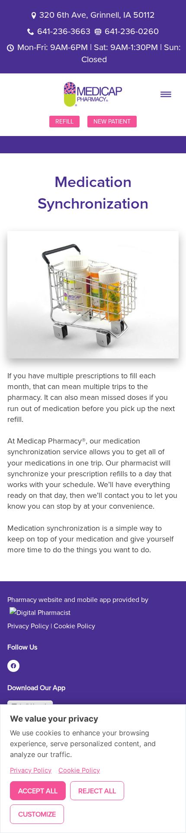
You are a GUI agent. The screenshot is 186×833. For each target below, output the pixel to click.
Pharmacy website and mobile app (59, 599)
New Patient (112, 121)
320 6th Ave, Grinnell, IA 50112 (97, 14)
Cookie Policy (74, 625)
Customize (37, 814)
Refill (64, 121)
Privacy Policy (28, 625)
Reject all (97, 790)
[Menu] (166, 94)
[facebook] (13, 666)
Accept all (38, 790)
